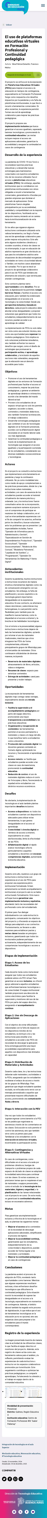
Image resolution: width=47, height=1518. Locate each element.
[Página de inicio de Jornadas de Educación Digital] (17, 7)
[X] (20, 1512)
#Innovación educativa (30, 1453)
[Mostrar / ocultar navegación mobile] (43, 5)
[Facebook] (27, 1512)
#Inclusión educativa (11, 1453)
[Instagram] (14, 1512)
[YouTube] (33, 1512)
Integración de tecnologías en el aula (17, 1444)
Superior (5, 1447)
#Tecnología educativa (12, 1456)
